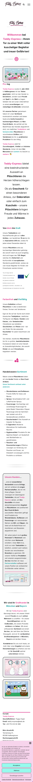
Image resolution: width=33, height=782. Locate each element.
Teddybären (12, 233)
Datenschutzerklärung (18, 779)
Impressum (28, 779)
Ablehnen (16, 770)
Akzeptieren (16, 765)
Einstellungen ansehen (16, 775)
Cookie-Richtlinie (6, 779)
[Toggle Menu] (29, 4)
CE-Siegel (21, 255)
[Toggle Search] (24, 4)
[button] (30, 743)
